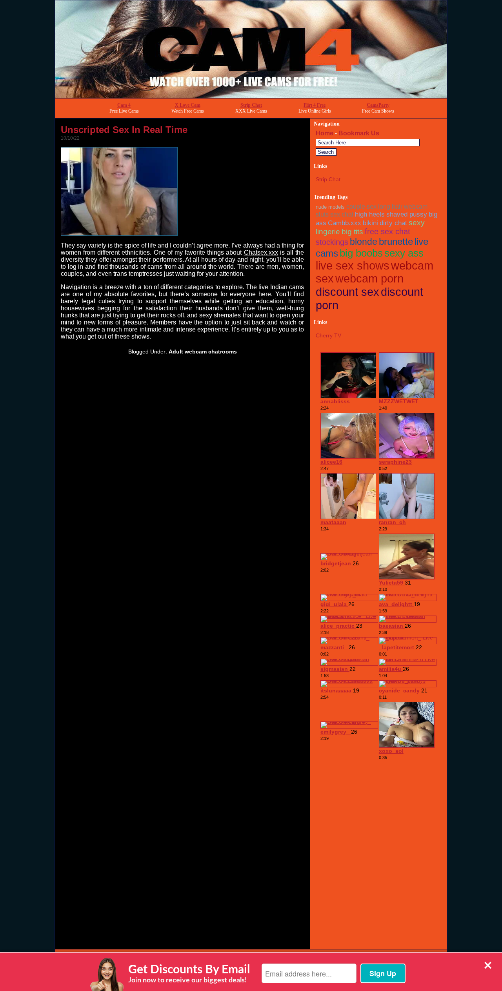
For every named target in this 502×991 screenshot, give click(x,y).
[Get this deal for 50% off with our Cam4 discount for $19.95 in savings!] (251, 96)
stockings (332, 242)
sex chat (341, 214)
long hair (390, 206)
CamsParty (378, 105)
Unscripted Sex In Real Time (124, 129)
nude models (330, 207)
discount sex (347, 291)
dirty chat (393, 223)
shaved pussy (406, 214)
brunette (396, 241)
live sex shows (352, 265)
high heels (370, 214)
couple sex (361, 206)
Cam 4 (124, 105)
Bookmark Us (358, 133)
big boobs (361, 253)
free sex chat (387, 231)
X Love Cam (187, 105)
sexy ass (404, 253)
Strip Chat (251, 105)
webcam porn (369, 278)
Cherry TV (328, 335)
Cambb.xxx (344, 223)
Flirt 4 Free (315, 105)
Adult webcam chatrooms (203, 351)
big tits (352, 232)
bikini (370, 223)
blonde (363, 242)
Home (324, 133)
